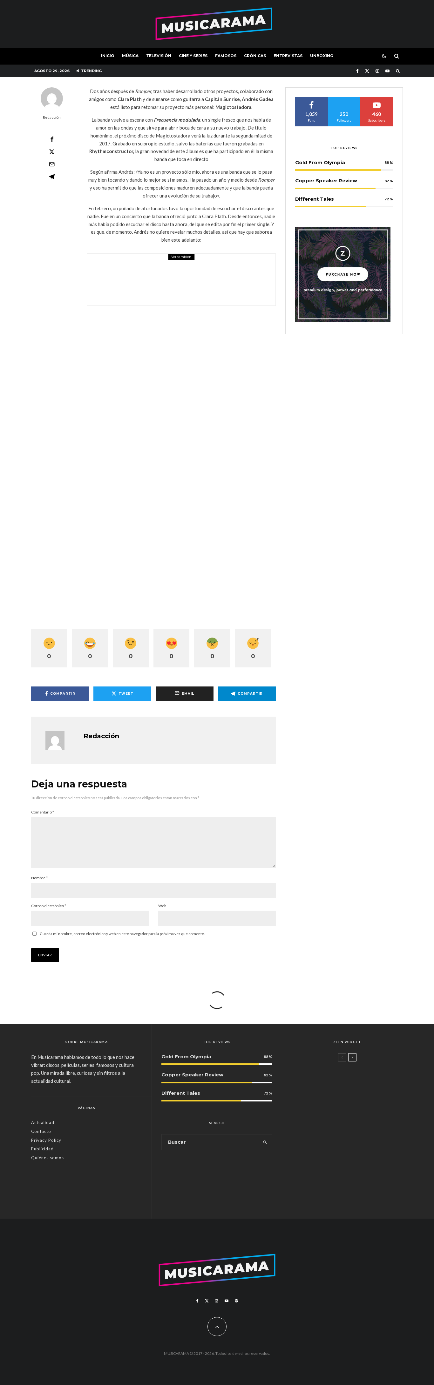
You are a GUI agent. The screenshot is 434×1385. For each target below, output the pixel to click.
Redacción (52, 117)
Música (130, 55)
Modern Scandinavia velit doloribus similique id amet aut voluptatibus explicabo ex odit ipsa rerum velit (358, 1084)
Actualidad (42, 1122)
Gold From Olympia (320, 162)
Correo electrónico (48, 905)
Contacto (41, 1131)
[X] (367, 71)
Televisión (158, 55)
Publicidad (42, 1148)
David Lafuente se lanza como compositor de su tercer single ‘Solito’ (358, 1158)
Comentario (42, 812)
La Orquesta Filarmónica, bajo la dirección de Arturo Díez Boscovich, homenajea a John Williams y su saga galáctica (195, 284)
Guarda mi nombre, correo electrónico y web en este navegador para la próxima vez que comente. (122, 933)
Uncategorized (332, 1067)
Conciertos (141, 263)
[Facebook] (357, 71)
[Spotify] (236, 1301)
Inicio (107, 55)
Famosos (225, 55)
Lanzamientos (332, 1144)
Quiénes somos (47, 1157)
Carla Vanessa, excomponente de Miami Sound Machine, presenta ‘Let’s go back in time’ (359, 1194)
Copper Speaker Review (326, 180)
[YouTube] (387, 71)
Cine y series (193, 55)
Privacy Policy (46, 1140)
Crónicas (255, 55)
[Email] (51, 164)
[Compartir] (51, 139)
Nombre (39, 877)
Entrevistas (288, 55)
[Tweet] (51, 152)
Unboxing (321, 55)
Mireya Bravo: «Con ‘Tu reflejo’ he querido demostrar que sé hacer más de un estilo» (357, 1123)
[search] (265, 1142)
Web (162, 905)
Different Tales (314, 199)
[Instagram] (377, 71)
